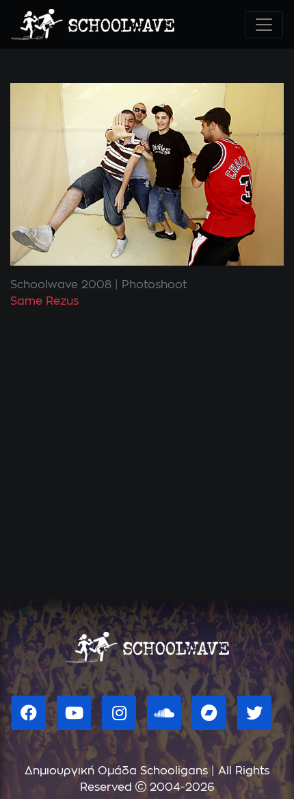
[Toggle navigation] (264, 24)
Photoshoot (154, 284)
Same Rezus (44, 301)
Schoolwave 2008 (60, 284)
